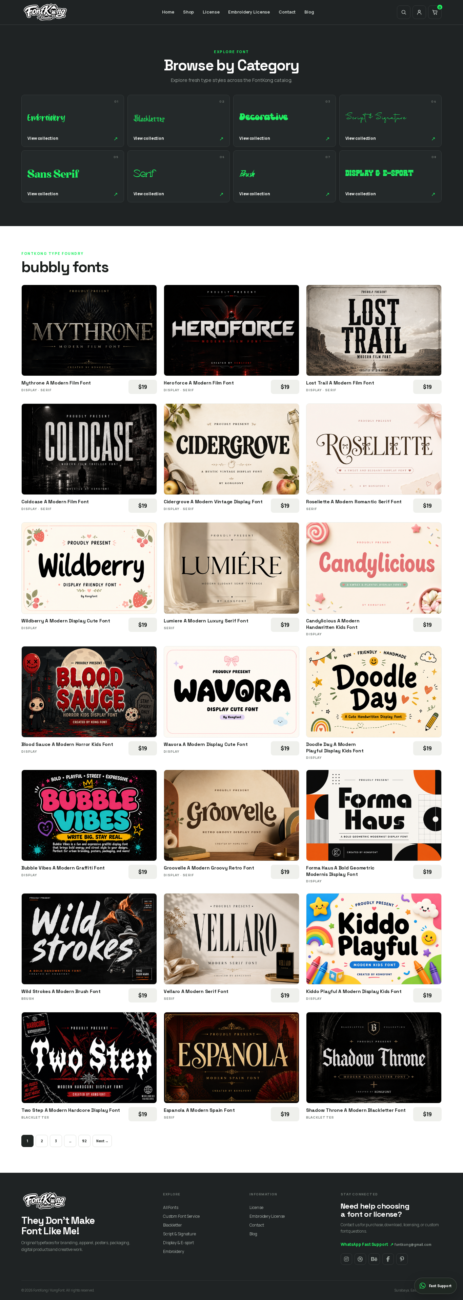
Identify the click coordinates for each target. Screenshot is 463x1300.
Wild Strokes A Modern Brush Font (61, 991)
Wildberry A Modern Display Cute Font (65, 621)
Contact (287, 12)
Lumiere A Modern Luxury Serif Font (206, 621)
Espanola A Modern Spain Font (199, 1110)
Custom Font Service (181, 1216)
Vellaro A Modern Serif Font (196, 991)
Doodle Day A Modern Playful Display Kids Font (335, 747)
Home (168, 12)
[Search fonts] (403, 12)
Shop (188, 12)
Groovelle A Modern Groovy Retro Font (209, 868)
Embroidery (173, 1251)
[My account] (419, 12)
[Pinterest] (402, 1259)
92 (84, 1141)
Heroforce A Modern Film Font (199, 383)
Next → (102, 1141)
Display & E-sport (178, 1243)
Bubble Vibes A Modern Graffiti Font (63, 868)
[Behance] (374, 1259)
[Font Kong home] (45, 12)
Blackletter (172, 1225)
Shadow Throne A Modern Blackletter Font (356, 1110)
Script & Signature (179, 1234)
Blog (309, 12)
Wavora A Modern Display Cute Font (206, 744)
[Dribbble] (360, 1259)
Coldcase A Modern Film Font (55, 502)
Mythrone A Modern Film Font (56, 383)
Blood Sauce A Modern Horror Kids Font (67, 744)
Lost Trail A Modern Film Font (340, 383)
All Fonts (170, 1207)
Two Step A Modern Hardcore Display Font (70, 1110)
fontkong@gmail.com (413, 1244)
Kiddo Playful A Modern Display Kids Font (354, 991)
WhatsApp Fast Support (367, 1244)
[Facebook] (388, 1259)
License (211, 12)
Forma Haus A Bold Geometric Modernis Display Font (340, 871)
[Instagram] (346, 1259)
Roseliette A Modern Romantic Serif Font (354, 502)
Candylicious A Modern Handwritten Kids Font (333, 624)
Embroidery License (249, 12)
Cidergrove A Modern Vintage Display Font (213, 502)
